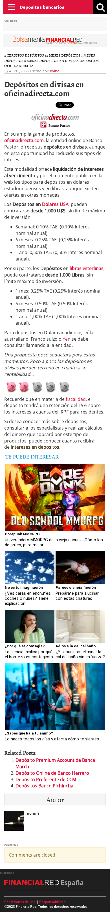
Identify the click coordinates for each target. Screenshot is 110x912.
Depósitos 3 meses (78, 55)
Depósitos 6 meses (21, 60)
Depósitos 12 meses (42, 55)
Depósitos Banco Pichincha (44, 786)
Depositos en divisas (59, 60)
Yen (67, 339)
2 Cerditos (14, 55)
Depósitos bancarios (42, 7)
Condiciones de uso (20, 901)
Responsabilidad (52, 901)
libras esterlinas (87, 268)
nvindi (55, 70)
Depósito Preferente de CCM (46, 779)
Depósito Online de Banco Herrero (52, 773)
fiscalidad (76, 399)
